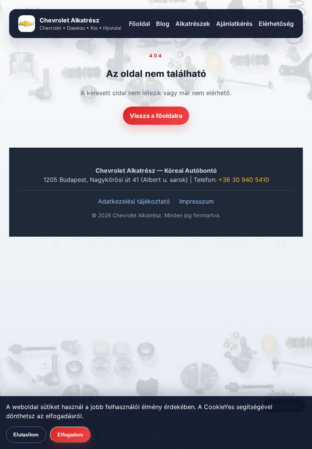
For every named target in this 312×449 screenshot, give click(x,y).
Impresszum (196, 201)
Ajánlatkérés (234, 23)
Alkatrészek (192, 23)
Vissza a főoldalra (156, 115)
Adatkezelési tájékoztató (134, 201)
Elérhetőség (276, 23)
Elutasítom (26, 435)
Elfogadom (70, 435)
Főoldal (139, 23)
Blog (162, 23)
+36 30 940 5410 (243, 179)
